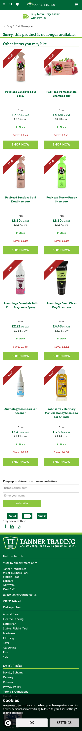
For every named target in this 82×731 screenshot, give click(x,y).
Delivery (8, 677)
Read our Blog (12, 526)
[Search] (11, 5)
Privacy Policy (12, 687)
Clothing (8, 638)
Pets (6, 652)
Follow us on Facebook (5, 526)
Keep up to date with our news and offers (30, 481)
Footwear (9, 633)
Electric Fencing (13, 619)
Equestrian (9, 623)
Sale (5, 657)
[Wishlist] (18, 4)
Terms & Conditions (15, 691)
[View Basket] (76, 4)
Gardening (9, 647)
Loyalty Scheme (13, 672)
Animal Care (11, 614)
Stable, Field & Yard (15, 628)
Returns (8, 682)
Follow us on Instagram (18, 526)
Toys (6, 643)
